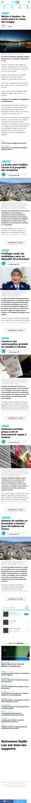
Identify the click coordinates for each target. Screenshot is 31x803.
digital (10, 26)
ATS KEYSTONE (13, 175)
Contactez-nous (23, 785)
